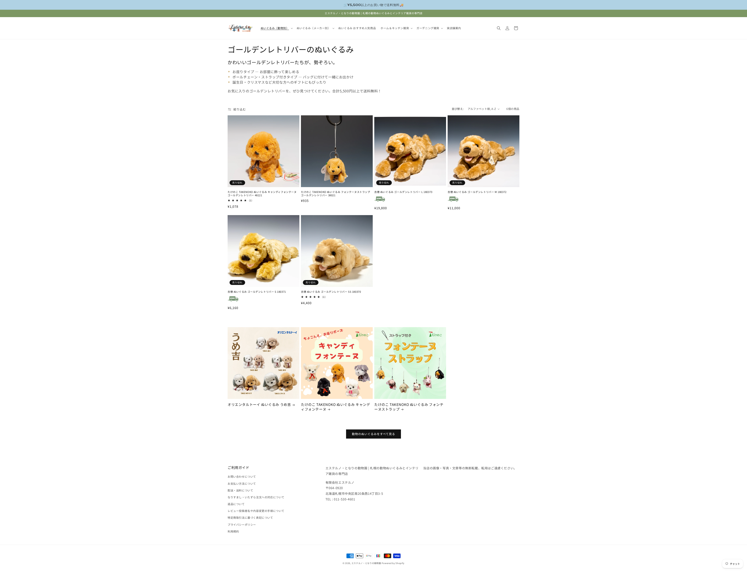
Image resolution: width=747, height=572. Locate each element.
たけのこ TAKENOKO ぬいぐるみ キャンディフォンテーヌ (335, 406)
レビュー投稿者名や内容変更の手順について (256, 511)
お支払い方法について (242, 483)
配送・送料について (240, 490)
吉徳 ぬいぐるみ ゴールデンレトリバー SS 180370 (331, 291)
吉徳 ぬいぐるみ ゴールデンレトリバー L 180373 (403, 192)
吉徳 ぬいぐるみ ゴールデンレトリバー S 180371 (257, 291)
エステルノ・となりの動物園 (366, 563)
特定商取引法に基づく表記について (250, 517)
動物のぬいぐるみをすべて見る (373, 434)
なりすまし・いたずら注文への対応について (256, 497)
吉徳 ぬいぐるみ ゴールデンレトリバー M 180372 (477, 192)
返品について (236, 504)
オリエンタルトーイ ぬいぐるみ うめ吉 (259, 404)
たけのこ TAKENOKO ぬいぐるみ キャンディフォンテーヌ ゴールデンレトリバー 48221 (262, 193)
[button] (276, 28)
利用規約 (233, 531)
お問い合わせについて (242, 476)
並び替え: (458, 109)
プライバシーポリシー (242, 524)
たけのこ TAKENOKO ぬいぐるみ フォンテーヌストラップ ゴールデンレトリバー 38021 (335, 193)
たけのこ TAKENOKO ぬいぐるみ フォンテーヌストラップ (408, 406)
